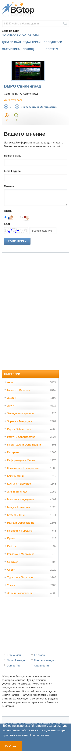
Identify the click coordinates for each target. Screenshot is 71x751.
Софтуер (12, 561)
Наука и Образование (20, 522)
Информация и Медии (21, 460)
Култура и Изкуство (19, 483)
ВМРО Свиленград (22, 86)
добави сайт (11, 42)
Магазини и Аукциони (20, 499)
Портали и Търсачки (20, 530)
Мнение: (9, 186)
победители (53, 42)
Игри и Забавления (19, 429)
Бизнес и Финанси (18, 390)
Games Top (13, 665)
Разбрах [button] (10, 746)
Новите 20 (51, 49)
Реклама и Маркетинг (20, 553)
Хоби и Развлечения (20, 592)
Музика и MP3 (16, 514)
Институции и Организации (39, 106)
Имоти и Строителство (21, 436)
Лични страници (17, 491)
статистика (11, 49)
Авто (10, 382)
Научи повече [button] (39, 735)
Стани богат (41, 665)
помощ (28, 49)
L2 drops (39, 654)
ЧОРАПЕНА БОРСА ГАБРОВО (20, 34)
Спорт (11, 569)
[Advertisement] (30, 309)
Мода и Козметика (18, 507)
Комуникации (15, 475)
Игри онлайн (14, 654)
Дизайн (11, 397)
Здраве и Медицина (19, 421)
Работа (11, 546)
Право (11, 538)
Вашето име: (12, 155)
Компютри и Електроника (23, 468)
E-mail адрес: (13, 170)
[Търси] (65, 24)
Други (10, 405)
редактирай (32, 42)
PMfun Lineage (16, 660)
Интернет (13, 452)
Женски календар (45, 660)
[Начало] (35, 10)
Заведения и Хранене (20, 413)
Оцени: (8, 210)
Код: (7, 223)
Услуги (11, 585)
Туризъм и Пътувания (20, 577)
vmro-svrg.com (13, 99)
